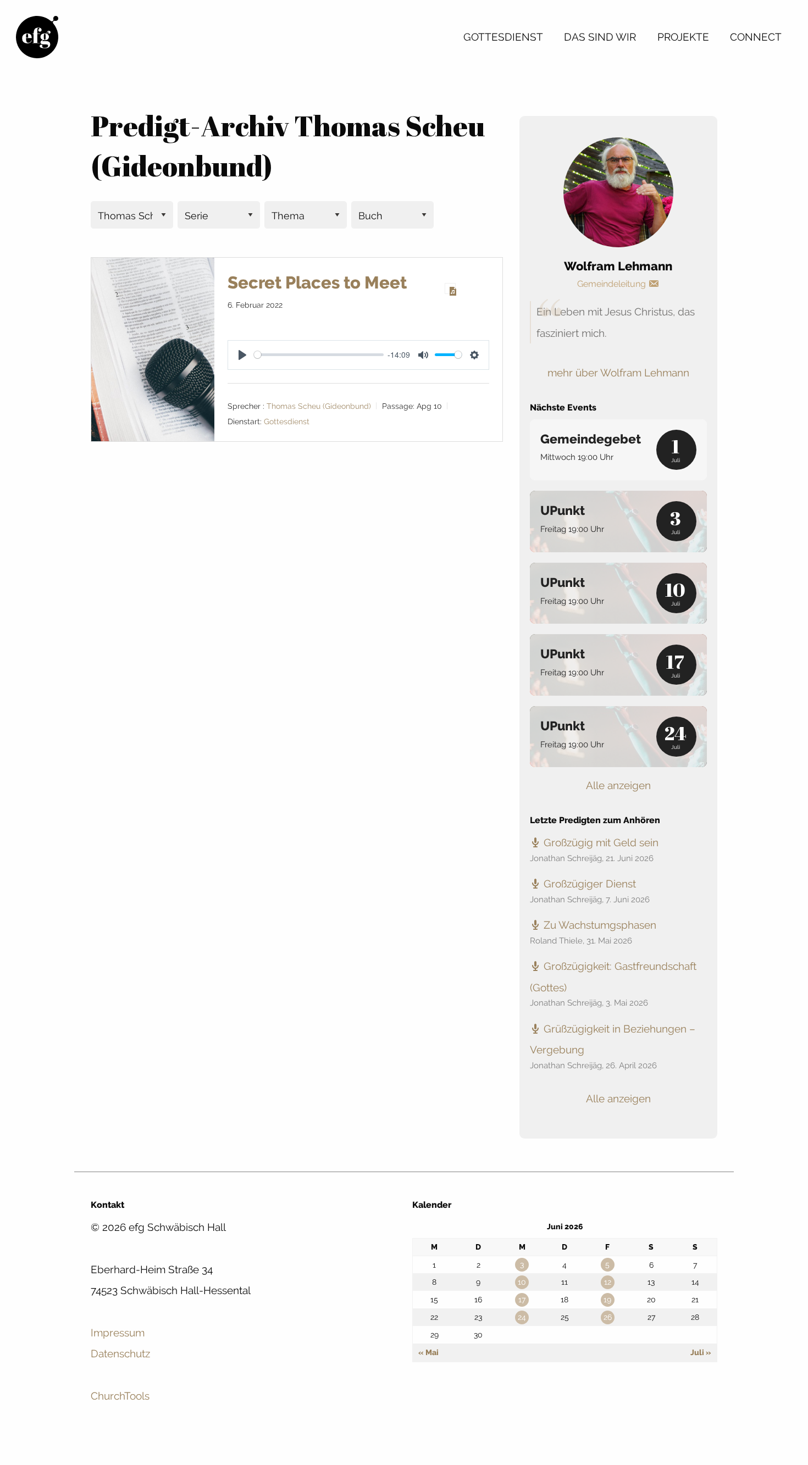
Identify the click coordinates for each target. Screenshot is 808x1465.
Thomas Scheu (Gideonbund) (319, 406)
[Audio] (450, 288)
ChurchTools (120, 1396)
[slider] (318, 354)
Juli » (700, 1352)
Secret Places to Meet (317, 282)
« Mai (428, 1352)
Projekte (683, 37)
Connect (756, 37)
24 (522, 1317)
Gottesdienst (503, 37)
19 (607, 1299)
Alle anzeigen (618, 785)
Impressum (118, 1333)
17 (521, 1299)
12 (607, 1282)
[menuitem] (503, 36)
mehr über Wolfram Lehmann (618, 373)
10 (522, 1282)
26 (608, 1317)
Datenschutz (120, 1353)
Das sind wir (600, 37)
